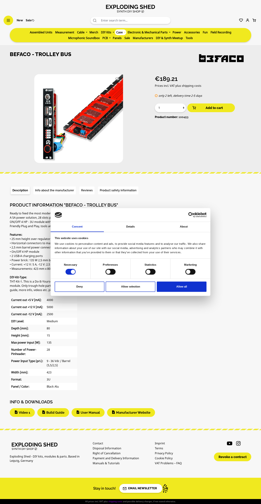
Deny (79, 286)
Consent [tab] (77, 226)
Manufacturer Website (133, 412)
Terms (159, 448)
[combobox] (134, 20)
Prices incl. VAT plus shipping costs (178, 86)
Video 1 (24, 412)
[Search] (94, 20)
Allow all (181, 286)
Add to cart (214, 108)
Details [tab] (130, 226)
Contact (98, 443)
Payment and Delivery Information (116, 458)
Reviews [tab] (87, 190)
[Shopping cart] (254, 20)
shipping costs (115, 501)
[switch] (110, 272)
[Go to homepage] (130, 8)
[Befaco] (221, 58)
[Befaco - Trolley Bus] (78, 118)
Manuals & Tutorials (106, 463)
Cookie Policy (164, 458)
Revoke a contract (233, 457)
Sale (29, 20)
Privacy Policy (164, 453)
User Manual (90, 412)
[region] (78, 120)
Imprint (160, 443)
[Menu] (8, 20)
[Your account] (247, 20)
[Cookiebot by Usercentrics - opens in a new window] (190, 215)
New (20, 20)
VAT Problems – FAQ (168, 463)
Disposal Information (107, 448)
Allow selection (130, 286)
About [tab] (184, 226)
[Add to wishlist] (117, 79)
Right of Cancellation (107, 453)
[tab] (20, 190)
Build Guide (55, 412)
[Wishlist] (241, 20)
